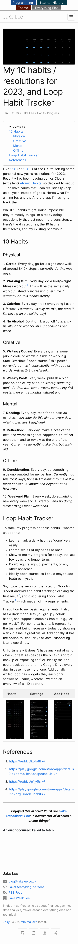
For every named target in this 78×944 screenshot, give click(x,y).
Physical (19, 136)
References (17, 160)
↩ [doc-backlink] (43, 761)
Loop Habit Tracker (24, 155)
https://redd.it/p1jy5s (25, 781)
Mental (18, 146)
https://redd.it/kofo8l (25, 761)
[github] (22, 932)
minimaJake (29, 922)
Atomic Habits (30, 183)
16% (13, 169)
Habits (41, 113)
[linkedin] (33, 932)
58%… (27, 169)
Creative (19, 141)
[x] (55, 932)
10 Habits (16, 131)
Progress (53, 113)
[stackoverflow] (44, 932)
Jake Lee (13, 16)
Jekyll (7, 922)
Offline (18, 150)
